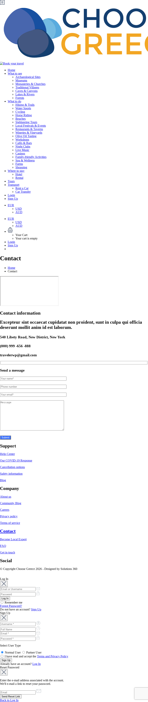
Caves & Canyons (26, 91)
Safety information (11, 473)
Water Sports (23, 108)
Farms (19, 164)
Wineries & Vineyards (28, 132)
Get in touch (7, 552)
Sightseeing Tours (26, 122)
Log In (36, 663)
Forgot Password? (11, 606)
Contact (8, 531)
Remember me (13, 602)
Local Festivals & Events (30, 125)
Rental (19, 177)
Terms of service (10, 523)
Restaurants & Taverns (29, 129)
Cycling (20, 111)
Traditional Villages (27, 87)
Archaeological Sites (27, 77)
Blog (3, 480)
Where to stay (16, 170)
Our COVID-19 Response (16, 460)
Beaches (20, 118)
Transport (13, 184)
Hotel (18, 174)
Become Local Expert (13, 539)
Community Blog (10, 503)
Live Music (22, 150)
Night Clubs (22, 146)
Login (11, 195)
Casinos (20, 153)
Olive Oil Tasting (25, 136)
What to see (15, 73)
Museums (21, 80)
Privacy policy (9, 516)
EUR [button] (11, 205)
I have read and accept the (36, 656)
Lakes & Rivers (24, 94)
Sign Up (13, 198)
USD (18, 208)
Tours (11, 181)
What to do (14, 101)
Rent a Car (22, 188)
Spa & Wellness (25, 160)
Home (11, 70)
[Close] (4, 584)
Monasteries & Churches (30, 84)
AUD (18, 212)
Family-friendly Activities (30, 157)
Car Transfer (23, 191)
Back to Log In (9, 700)
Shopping (21, 167)
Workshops (22, 139)
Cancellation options (12, 467)
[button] (78, 230)
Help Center (7, 454)
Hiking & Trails (24, 104)
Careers (4, 509)
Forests (19, 97)
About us (5, 496)
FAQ (3, 546)
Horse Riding (23, 115)
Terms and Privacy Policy (52, 656)
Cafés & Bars (23, 143)
